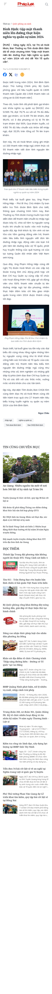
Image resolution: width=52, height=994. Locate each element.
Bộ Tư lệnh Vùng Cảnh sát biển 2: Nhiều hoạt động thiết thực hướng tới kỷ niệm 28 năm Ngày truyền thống (26, 529)
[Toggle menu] (5, 4)
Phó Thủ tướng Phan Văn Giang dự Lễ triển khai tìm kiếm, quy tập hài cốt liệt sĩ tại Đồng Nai (25, 797)
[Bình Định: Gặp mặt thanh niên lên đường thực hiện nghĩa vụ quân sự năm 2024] (26, 4)
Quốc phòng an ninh (22, 23)
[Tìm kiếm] (46, 4)
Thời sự (6, 23)
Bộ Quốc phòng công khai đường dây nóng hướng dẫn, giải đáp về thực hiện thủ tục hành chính (26, 608)
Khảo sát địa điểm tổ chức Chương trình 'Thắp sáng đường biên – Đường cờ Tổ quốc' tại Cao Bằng (24, 661)
